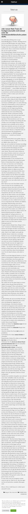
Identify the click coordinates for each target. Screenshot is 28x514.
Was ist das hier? (13, 492)
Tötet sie (14, 9)
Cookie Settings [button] (6, 510)
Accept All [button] (13, 510)
